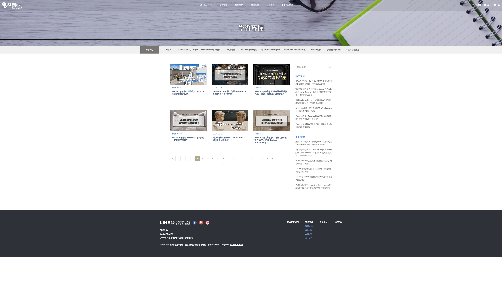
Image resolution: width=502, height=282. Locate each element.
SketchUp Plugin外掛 (210, 49)
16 (252, 159)
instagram (207, 223)
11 (228, 159)
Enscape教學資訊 (249, 49)
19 (267, 159)
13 (237, 159)
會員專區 (270, 5)
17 (257, 159)
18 (262, 159)
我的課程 (309, 230)
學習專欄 (255, 5)
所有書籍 (223, 5)
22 (282, 159)
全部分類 (149, 49)
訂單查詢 (309, 226)
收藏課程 (309, 234)
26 (233, 164)
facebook (195, 223)
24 (223, 164)
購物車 (488, 5)
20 (272, 159)
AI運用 (168, 49)
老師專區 (338, 222)
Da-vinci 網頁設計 (236, 245)
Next (237, 163)
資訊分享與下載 (334, 49)
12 (233, 159)
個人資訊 (309, 238)
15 (247, 159)
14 (242, 159)
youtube (201, 223)
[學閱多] (12, 5)
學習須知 (239, 5)
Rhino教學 (316, 49)
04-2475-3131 (166, 234)
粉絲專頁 (290, 5)
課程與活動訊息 (352, 49)
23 (287, 159)
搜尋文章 (330, 67)
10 (223, 159)
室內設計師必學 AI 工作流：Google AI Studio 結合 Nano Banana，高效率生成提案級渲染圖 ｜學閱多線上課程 (313, 92)
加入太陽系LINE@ (175, 223)
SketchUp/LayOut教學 (188, 49)
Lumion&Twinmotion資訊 (294, 49)
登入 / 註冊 (476, 5)
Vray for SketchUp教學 (269, 49)
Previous (172, 158)
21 (277, 159)
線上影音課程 (206, 5)
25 (228, 164)
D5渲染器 (230, 49)
